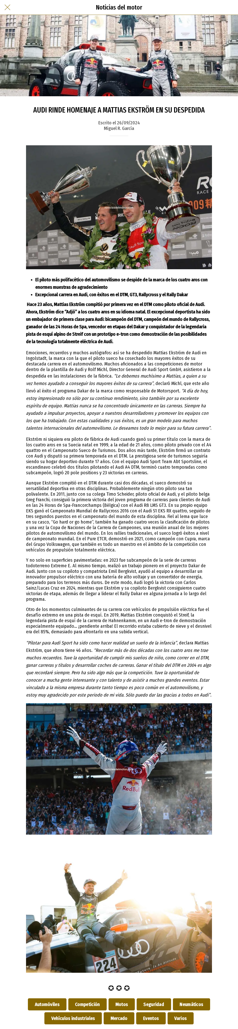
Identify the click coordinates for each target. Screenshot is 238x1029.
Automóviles (47, 1004)
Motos (121, 1004)
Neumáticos (191, 1004)
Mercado (119, 1018)
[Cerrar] (7, 7)
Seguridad (154, 1004)
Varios (180, 1018)
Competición (87, 1004)
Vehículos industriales (73, 1018)
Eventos (151, 1018)
